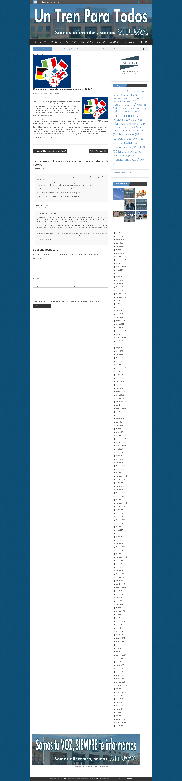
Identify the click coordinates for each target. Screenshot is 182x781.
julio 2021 (119, 412)
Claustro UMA (130, 95)
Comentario (70, 258)
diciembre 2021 (121, 398)
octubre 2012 (120, 689)
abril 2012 (119, 705)
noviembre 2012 (121, 685)
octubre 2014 (120, 618)
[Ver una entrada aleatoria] (146, 42)
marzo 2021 (120, 425)
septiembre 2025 (121, 267)
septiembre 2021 (121, 408)
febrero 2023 (120, 358)
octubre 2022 (120, 371)
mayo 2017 (120, 537)
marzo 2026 (120, 246)
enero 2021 (120, 432)
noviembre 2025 (121, 260)
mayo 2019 (120, 486)
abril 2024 (119, 314)
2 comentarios (56, 93)
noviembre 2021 (121, 402)
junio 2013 (119, 662)
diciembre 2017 (121, 527)
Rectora (136, 152)
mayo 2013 (120, 665)
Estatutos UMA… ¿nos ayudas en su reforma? (51, 151)
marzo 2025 (120, 283)
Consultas (128, 108)
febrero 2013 (120, 675)
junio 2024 (119, 307)
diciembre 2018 (121, 500)
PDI (137, 138)
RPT (133, 156)
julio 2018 (119, 510)
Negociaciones (129, 134)
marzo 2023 (120, 354)
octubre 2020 (120, 442)
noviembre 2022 (121, 368)
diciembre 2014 (121, 611)
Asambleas (137, 92)
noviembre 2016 (121, 557)
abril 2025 (119, 280)
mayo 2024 (120, 310)
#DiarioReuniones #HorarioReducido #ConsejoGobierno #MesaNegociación (77, 49)
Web (34, 294)
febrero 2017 (120, 547)
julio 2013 (119, 658)
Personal (130, 142)
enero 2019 (120, 496)
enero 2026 (120, 253)
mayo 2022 (120, 381)
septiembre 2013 (121, 655)
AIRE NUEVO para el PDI (98, 151)
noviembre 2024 (121, 297)
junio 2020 (119, 452)
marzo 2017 (120, 543)
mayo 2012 (120, 702)
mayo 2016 (120, 564)
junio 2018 (119, 513)
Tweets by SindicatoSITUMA (122, 173)
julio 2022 (119, 375)
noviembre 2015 (121, 581)
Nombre (70, 279)
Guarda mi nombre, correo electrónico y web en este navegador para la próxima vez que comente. (67, 301)
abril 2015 (119, 601)
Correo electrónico (70, 286)
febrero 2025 (120, 287)
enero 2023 (120, 361)
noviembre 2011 (121, 712)
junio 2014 (119, 628)
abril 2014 (119, 631)
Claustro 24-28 (85, 42)
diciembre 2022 (121, 364)
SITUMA (43, 42)
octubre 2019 (120, 479)
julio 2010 (119, 726)
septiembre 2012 (121, 692)
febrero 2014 (120, 638)
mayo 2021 (120, 418)
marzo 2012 (120, 709)
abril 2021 (119, 422)
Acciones (122, 91)
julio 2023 (119, 341)
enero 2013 (120, 678)
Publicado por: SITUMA (41, 93)
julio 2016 (119, 560)
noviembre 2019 (121, 476)
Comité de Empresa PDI (134, 98)
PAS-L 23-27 (114, 42)
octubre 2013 (120, 651)
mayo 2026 (120, 239)
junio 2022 (119, 378)
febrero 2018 (120, 520)
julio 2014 (119, 624)
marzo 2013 (120, 672)
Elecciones (129, 115)
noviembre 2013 (121, 648)
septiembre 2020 (121, 445)
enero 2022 (120, 395)
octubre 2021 (120, 405)
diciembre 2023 (121, 327)
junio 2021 (119, 415)
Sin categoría (141, 156)
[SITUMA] (91, 21)
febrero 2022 (120, 391)
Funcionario (122, 119)
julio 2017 (119, 530)
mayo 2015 (120, 597)
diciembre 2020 (121, 435)
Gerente (137, 119)
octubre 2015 (120, 584)
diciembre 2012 (121, 682)
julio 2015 (119, 591)
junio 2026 (119, 236)
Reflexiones (121, 155)
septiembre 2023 (121, 337)
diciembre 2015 (121, 577)
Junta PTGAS (126, 130)
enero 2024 (120, 324)
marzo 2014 (120, 635)
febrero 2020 (120, 466)
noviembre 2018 (121, 503)
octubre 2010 (120, 719)
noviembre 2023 (121, 331)
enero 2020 (120, 469)
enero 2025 (120, 290)
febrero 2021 (120, 429)
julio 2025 (119, 270)
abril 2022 (119, 385)
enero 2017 (120, 550)
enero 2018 (120, 523)
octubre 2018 (120, 506)
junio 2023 (119, 344)
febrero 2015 (120, 608)
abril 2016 (119, 567)
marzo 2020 (120, 462)
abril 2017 (119, 540)
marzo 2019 (120, 489)
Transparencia (128, 42)
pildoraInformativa (124, 147)
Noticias (122, 138)
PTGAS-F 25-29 (70, 42)
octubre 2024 (120, 300)
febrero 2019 (120, 493)
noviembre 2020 (121, 439)
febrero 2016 (120, 574)
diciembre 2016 (121, 554)
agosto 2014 (120, 621)
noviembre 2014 (121, 614)
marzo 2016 (120, 570)
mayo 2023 (120, 348)
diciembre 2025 (121, 256)
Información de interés (129, 123)
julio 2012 (119, 695)
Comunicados (124, 104)
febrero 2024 (120, 321)
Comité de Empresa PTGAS (127, 101)
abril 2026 (119, 243)
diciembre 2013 (121, 645)
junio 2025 (119, 273)
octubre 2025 (120, 263)
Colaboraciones (118, 98)
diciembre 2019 (121, 472)
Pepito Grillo (117, 143)
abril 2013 (119, 668)
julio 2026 (119, 233)
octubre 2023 (120, 334)
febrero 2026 (120, 250)
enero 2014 (120, 641)
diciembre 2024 (121, 294)
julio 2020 (119, 449)
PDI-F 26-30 (55, 42)
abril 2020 (119, 459)
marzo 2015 (120, 604)
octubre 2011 (120, 716)
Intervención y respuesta (124, 127)
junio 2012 (119, 699)
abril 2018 (119, 516)
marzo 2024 (120, 317)
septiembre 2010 (121, 722)
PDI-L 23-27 (100, 42)
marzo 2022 (120, 388)
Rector (125, 152)
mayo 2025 (120, 277)
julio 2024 (119, 304)
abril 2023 (119, 351)
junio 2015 (119, 594)
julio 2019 (119, 483)
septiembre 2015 (121, 587)
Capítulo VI (117, 95)
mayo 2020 (120, 456)
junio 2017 (119, 533)
